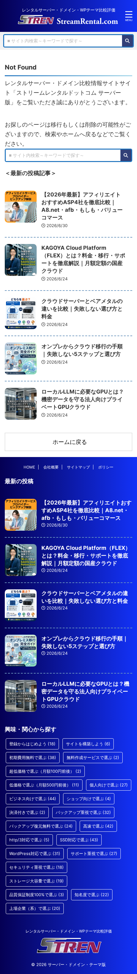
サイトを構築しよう (88, 743)
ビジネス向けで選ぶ (32, 798)
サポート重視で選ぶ (94, 853)
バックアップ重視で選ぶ (83, 812)
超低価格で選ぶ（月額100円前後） (45, 771)
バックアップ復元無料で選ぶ (41, 826)
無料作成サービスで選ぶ (93, 757)
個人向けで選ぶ (109, 784)
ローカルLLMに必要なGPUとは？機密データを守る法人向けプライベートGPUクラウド (82, 399)
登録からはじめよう (32, 743)
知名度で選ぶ (92, 894)
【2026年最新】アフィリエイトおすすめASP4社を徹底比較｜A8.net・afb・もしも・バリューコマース (86, 510)
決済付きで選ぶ (27, 812)
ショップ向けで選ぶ (89, 798)
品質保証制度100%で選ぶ (36, 894)
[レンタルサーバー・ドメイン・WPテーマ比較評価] (68, 20)
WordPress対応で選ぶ (34, 853)
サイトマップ (78, 467)
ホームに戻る (70, 442)
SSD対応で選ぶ (79, 839)
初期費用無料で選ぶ (32, 757)
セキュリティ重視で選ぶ (36, 867)
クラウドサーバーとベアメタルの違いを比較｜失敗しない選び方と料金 (82, 309)
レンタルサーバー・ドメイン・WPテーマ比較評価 (68, 931)
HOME (29, 467)
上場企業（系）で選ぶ (34, 908)
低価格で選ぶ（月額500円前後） (44, 784)
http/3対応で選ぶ (29, 839)
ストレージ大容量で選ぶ (36, 880)
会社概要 (51, 467)
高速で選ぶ (98, 826)
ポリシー (105, 467)
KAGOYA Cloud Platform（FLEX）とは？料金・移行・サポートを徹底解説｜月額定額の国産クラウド (86, 555)
